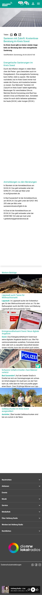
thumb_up (37, 589)
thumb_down (29, 589)
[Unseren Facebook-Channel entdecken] (36, 564)
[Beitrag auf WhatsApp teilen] (11, 34)
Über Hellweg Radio (10, 518)
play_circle (33, 589)
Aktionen (5, 486)
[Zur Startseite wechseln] (7, 4)
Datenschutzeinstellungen (11, 565)
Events (4, 493)
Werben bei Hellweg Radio (12, 525)
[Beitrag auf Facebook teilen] (15, 34)
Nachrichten (7, 480)
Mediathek (6, 512)
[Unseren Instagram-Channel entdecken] (39, 564)
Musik (4, 499)
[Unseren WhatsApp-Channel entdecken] (32, 564)
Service (5, 505)
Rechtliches (6, 531)
